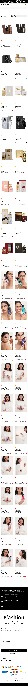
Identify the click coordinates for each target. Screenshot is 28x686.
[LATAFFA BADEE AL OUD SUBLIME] (7, 248)
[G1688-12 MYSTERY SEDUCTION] (7, 310)
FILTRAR (4, 16)
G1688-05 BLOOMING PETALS (19, 545)
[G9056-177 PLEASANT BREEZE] (21, 435)
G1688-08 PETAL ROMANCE (20, 359)
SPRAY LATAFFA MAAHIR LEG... (6, 141)
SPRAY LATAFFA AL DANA (5, 77)
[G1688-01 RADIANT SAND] (21, 558)
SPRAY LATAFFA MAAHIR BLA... (19, 141)
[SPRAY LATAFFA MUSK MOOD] (7, 216)
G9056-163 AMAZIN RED (19, 514)
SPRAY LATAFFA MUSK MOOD (5, 235)
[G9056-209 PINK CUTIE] (7, 372)
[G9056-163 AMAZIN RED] (21, 496)
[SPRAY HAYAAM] (21, 28)
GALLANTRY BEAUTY (5, 297)
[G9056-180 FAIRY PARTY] (7, 435)
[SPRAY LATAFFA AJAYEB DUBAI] (7, 90)
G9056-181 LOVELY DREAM (19, 421)
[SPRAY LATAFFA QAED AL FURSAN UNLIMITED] (21, 90)
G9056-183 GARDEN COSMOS (4, 422)
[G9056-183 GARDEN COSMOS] (7, 403)
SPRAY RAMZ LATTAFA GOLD (20, 235)
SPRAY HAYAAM (17, 47)
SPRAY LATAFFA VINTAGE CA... (6, 47)
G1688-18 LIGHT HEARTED (5, 298)
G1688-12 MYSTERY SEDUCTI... (6, 329)
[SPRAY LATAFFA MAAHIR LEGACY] (7, 122)
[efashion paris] (6, 5)
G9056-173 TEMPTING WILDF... (20, 483)
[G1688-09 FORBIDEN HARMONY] (7, 341)
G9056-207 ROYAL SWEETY (20, 391)
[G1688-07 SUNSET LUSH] (7, 526)
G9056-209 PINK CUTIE (5, 391)
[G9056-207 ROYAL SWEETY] (21, 372)
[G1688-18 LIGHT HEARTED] (7, 280)
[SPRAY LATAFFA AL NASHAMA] (7, 154)
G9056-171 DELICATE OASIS (6, 514)
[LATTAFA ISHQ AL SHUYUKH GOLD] (21, 248)
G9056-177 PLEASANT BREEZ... (20, 453)
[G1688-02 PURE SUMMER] (7, 558)
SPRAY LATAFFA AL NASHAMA (4, 173)
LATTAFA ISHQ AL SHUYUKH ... (20, 266)
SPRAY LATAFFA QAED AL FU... (20, 109)
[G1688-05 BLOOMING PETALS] (21, 526)
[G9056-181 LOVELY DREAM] (21, 403)
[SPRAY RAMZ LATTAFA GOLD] (21, 216)
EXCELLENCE (3, 45)
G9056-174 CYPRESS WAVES (6, 483)
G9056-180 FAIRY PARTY (5, 453)
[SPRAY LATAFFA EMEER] (21, 154)
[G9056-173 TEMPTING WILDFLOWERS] (21, 465)
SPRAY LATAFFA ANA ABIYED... (20, 204)
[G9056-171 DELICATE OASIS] (7, 496)
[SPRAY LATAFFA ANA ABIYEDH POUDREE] (21, 186)
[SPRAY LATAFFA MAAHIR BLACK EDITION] (21, 122)
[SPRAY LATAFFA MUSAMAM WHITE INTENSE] (21, 59)
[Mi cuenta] (25, 5)
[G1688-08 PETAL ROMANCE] (21, 341)
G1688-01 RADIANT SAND (19, 576)
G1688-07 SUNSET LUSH (5, 544)
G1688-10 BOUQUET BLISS (19, 329)
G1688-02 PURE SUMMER (5, 576)
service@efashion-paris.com (9, 626)
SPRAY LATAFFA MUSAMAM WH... (20, 78)
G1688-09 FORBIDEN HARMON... (4, 360)
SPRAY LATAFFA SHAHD (5, 204)
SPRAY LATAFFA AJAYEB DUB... (5, 109)
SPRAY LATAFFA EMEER (19, 172)
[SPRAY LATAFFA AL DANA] (7, 59)
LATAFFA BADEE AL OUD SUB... (5, 267)
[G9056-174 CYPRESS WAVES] (7, 465)
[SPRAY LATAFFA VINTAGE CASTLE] (7, 28)
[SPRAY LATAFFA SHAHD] (7, 186)
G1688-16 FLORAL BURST (19, 298)
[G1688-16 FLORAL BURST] (21, 280)
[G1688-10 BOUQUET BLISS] (21, 310)
